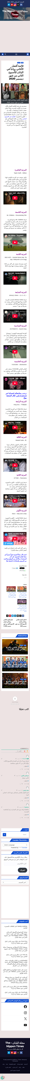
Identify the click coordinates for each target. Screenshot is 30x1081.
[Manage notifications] (3, 1077)
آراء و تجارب (14, 1067)
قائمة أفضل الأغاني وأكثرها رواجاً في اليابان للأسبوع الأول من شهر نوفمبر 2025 (15, 683)
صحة (7, 1064)
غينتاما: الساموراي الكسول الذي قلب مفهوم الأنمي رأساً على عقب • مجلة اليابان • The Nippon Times (16, 933)
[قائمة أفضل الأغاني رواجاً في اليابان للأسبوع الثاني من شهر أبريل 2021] (22, 589)
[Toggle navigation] (16, 54)
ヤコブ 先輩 (25, 758)
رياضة (20, 1067)
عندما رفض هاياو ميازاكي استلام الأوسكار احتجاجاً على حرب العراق (16, 963)
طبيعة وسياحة (20, 1064)
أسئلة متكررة (8, 1067)
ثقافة (22, 62)
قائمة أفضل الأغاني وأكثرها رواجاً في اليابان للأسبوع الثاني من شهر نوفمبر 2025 (15, 666)
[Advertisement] (15, 37)
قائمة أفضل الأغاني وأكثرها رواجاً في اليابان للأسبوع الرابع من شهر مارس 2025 (22, 608)
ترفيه (4, 1064)
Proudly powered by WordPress (10, 1059)
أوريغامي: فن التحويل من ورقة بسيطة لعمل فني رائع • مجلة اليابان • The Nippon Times (16, 979)
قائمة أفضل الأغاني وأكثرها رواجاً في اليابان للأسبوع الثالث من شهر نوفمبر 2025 (15, 649)
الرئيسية (26, 1064)
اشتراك (22, 870)
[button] (5, 54)
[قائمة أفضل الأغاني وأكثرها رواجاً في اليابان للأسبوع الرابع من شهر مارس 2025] (22, 601)
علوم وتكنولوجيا (12, 1064)
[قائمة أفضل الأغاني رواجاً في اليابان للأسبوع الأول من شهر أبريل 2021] (11, 589)
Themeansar (15, 1061)
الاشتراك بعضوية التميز (15, 1070)
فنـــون (19, 62)
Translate (24, 847)
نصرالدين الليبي (25, 775)
